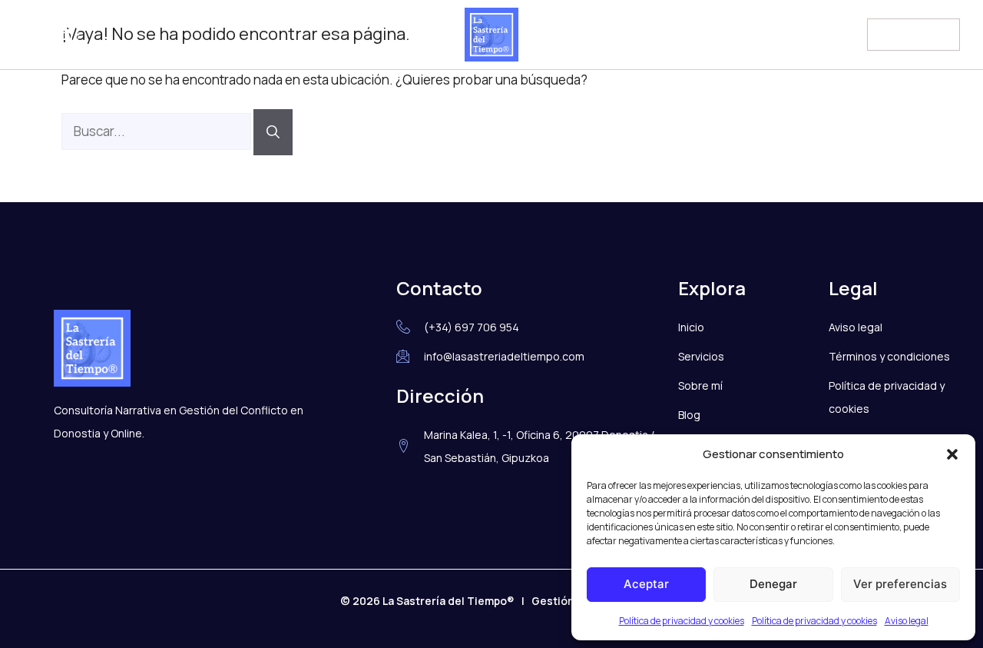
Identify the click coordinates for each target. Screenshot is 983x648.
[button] (952, 454)
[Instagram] (35, 34)
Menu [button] (896, 32)
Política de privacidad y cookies (681, 620)
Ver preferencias (900, 584)
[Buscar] (273, 132)
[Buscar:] (157, 131)
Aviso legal (906, 620)
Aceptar (646, 584)
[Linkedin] (67, 34)
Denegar (773, 584)
